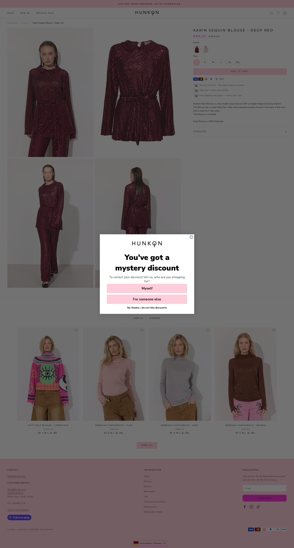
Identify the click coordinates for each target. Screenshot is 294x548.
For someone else (147, 299)
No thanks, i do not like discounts (147, 307)
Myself (147, 288)
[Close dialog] (191, 237)
